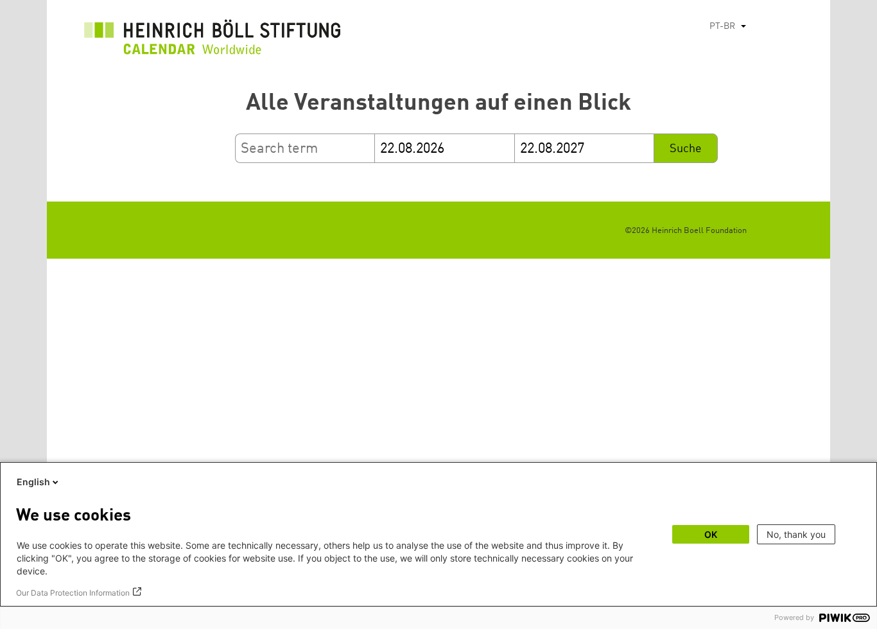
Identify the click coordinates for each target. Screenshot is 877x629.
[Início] (212, 40)
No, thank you (796, 534)
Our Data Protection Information (73, 593)
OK (710, 534)
